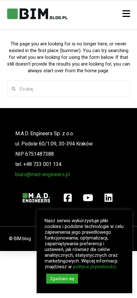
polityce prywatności (94, 267)
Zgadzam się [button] (62, 278)
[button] (126, 14)
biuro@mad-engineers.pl (42, 174)
